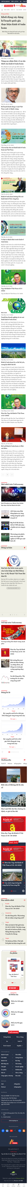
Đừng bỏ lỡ (5, 692)
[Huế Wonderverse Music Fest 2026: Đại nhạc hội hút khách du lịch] (13, 494)
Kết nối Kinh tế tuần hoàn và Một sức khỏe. (12, 447)
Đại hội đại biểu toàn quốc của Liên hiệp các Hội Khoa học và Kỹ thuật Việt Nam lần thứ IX (13, 572)
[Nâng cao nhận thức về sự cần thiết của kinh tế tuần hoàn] (13, 48)
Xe (20, 1)
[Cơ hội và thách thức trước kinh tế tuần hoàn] (13, 228)
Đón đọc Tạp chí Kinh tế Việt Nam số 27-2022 (12, 414)
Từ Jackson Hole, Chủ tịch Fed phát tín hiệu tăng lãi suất (15, 942)
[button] (24, 614)
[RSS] (23, 1130)
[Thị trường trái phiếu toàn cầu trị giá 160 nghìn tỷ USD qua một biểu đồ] (5, 537)
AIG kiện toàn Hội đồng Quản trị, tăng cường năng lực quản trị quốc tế (17, 514)
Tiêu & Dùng (14, 1)
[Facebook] (2, 1130)
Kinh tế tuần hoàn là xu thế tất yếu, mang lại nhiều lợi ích (13, 363)
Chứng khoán (5, 1)
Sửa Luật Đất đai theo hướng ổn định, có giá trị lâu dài (13, 810)
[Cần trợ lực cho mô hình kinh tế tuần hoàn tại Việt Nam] (13, 136)
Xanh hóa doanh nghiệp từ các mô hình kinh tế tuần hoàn (12, 318)
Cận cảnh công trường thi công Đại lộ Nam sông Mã (11, 884)
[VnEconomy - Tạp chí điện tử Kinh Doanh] (13, 1032)
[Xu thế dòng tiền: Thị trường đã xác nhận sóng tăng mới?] (5, 679)
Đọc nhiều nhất (7, 900)
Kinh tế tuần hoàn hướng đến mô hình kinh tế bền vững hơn (12, 198)
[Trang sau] (12, 474)
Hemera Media (20, 1178)
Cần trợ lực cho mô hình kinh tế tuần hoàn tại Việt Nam (13, 149)
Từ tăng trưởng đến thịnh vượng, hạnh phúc (13, 642)
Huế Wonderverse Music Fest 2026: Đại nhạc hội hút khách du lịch (12, 504)
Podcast (10, 763)
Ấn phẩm (7, 903)
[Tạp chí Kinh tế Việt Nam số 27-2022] (13, 277)
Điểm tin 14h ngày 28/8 (17, 1002)
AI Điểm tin (13, 995)
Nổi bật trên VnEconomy (11, 623)
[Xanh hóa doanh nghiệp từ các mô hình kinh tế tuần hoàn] (13, 305)
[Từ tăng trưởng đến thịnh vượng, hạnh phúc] (13, 632)
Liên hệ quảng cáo (13, 1120)
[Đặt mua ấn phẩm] (23, 5)
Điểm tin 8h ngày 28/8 (17, 1024)
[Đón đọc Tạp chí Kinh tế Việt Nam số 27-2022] (13, 401)
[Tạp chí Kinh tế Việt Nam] (13, 961)
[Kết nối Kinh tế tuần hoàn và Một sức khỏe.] (13, 434)
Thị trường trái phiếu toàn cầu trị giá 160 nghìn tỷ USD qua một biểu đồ (17, 537)
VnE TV (25, 1)
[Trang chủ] (2, 10)
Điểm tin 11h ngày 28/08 (17, 1013)
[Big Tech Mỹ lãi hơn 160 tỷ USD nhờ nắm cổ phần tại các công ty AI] (5, 526)
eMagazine (17, 1084)
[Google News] (7, 1130)
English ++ (20, 1045)
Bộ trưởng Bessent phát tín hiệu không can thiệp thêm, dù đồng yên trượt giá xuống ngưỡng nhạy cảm (17, 666)
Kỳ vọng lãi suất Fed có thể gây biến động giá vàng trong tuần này (12, 741)
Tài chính (19, 9)
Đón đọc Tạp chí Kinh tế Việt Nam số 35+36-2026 (17, 652)
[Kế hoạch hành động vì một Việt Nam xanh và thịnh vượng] (13, 95)
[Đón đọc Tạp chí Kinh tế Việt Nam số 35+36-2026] (5, 652)
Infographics (17, 763)
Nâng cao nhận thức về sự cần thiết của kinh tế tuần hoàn (13, 62)
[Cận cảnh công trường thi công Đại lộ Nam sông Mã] (12, 875)
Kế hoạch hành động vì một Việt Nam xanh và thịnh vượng (12, 108)
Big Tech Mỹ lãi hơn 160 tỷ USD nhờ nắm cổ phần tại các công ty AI (17, 526)
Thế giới (13, 711)
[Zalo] (19, 1130)
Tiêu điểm (7, 9)
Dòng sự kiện (5, 14)
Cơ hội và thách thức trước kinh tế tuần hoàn (12, 241)
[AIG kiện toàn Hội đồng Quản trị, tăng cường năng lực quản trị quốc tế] (5, 514)
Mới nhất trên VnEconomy (12, 484)
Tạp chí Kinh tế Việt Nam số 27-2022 (12, 290)
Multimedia (6, 760)
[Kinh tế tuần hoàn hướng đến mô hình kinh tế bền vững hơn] (13, 185)
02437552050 (6, 1117)
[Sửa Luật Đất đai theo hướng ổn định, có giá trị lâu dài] (13, 799)
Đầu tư (13, 9)
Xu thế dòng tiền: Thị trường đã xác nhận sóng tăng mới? (17, 679)
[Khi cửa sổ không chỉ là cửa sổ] (13, 774)
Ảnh (2, 1084)
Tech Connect (7, 1045)
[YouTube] (11, 1130)
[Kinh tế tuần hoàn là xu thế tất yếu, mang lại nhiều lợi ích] (13, 350)
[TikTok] (15, 1130)
